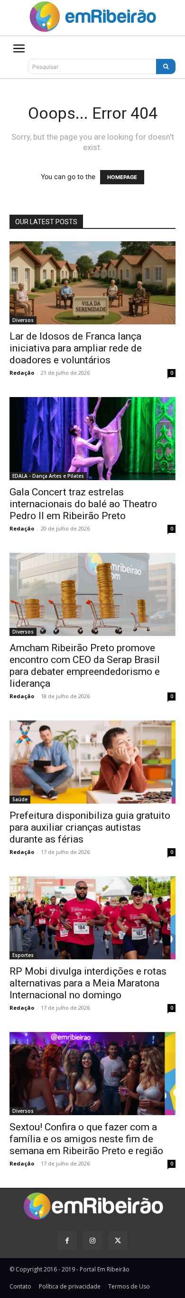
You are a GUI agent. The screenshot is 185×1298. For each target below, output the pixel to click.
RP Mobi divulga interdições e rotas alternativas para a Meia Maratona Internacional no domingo (87, 983)
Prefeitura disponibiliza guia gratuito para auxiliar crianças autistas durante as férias (89, 827)
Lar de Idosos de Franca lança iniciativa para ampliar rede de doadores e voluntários (75, 348)
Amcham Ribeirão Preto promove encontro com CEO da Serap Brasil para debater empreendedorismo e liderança (84, 665)
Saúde (20, 799)
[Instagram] (92, 1241)
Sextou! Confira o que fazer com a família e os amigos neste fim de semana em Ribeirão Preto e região (86, 1138)
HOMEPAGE (122, 177)
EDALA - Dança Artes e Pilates (48, 476)
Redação (21, 372)
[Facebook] (67, 1241)
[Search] (166, 66)
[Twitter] (118, 1241)
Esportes (23, 955)
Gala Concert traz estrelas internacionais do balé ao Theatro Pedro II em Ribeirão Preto (83, 503)
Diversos (23, 320)
